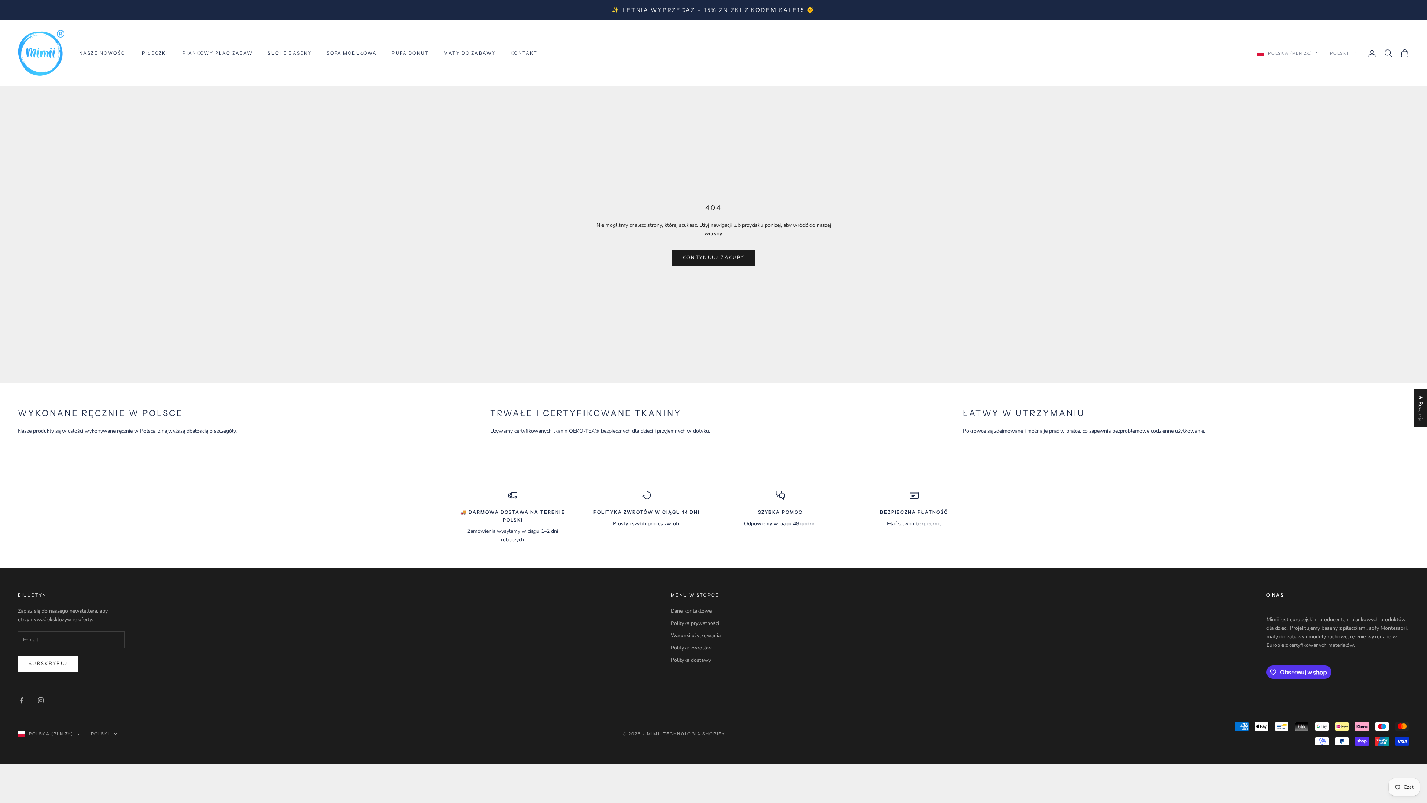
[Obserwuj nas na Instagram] (41, 700)
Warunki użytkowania (696, 635)
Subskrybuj (48, 663)
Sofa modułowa (352, 53)
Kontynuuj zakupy (713, 257)
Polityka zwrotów (691, 647)
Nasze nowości (103, 53)
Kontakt (524, 53)
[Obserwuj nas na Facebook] (21, 700)
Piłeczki (155, 53)
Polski (1339, 53)
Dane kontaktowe (691, 611)
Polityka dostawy (691, 660)
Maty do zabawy (470, 53)
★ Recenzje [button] (1420, 408)
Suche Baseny (290, 53)
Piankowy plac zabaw (217, 53)
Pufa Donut (410, 53)
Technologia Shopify (694, 733)
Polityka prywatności (695, 623)
